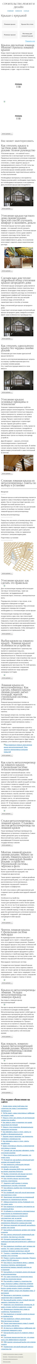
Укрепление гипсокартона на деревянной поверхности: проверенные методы (17, 1198)
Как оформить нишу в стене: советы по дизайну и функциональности (16, 1133)
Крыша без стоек (27, 24)
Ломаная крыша (9, 24)
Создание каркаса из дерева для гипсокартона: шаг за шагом (14, 1217)
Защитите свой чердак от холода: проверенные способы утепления (14, 1184)
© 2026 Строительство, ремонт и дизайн (13, 1354)
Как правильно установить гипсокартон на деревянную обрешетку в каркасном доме (17, 1221)
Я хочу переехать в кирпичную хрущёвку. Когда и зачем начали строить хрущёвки (17, 1287)
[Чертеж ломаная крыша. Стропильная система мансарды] (18, 980)
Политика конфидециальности (10, 1359)
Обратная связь (6, 1361)
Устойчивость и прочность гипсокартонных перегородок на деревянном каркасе (18, 1212)
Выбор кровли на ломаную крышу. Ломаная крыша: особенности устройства (17, 642)
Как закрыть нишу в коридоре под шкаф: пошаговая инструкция (16, 1123)
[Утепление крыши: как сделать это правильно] (18, 585)
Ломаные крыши (10, 35)
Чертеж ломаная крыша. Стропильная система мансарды (15, 931)
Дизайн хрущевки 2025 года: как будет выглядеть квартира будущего (16, 1170)
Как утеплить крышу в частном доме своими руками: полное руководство (18, 147)
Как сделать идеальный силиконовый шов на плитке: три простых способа (17, 1235)
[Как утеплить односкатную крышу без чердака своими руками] (18, 380)
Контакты (5, 1356)
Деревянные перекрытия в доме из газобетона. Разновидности (15, 1310)
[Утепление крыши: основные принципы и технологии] (18, 463)
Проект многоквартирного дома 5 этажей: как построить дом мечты (17, 1324)
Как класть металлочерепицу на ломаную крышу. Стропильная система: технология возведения (18, 765)
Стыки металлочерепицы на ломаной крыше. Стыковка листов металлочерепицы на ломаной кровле (18, 824)
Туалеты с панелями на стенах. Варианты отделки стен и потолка (17, 1254)
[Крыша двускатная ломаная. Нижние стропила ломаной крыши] (18, 101)
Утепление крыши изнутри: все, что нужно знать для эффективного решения (17, 1338)
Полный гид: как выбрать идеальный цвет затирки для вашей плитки (17, 1161)
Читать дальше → (7, 133)
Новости (18, 11)
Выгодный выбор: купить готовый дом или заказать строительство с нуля (18, 1301)
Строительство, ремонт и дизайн (18, 5)
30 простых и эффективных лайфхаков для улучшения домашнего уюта (18, 1329)
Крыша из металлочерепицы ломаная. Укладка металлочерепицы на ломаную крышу (18, 993)
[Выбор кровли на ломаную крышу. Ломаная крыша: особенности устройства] (18, 675)
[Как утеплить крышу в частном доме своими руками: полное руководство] (18, 196)
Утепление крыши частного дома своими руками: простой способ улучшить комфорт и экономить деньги (18, 219)
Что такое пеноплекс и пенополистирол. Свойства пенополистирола (17, 1277)
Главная (10, 11)
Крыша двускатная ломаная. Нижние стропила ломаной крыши (18, 47)
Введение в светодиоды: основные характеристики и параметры (15, 1296)
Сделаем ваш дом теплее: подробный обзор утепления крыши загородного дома (18, 280)
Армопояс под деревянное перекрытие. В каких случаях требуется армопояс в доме (17, 1305)
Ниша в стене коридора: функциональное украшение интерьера (17, 1128)
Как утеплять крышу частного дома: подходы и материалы (15, 1179)
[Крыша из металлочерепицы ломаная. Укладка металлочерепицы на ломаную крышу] (18, 1004)
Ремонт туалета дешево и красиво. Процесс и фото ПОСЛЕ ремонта (18, 1259)
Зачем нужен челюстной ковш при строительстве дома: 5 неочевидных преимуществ (14, 1108)
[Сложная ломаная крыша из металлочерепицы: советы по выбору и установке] (18, 556)
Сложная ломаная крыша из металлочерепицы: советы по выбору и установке (18, 482)
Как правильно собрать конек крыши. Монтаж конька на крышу (16, 1319)
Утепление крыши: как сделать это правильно (15, 581)
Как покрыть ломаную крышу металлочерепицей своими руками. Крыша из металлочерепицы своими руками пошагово (17, 1048)
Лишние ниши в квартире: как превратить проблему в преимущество (17, 1137)
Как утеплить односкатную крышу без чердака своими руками (17, 347)
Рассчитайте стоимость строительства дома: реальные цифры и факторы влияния (17, 1282)
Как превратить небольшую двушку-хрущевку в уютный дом (15, 1165)
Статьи (26, 11)
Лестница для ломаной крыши (27, 35)
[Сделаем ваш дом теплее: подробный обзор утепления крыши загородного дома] (18, 326)
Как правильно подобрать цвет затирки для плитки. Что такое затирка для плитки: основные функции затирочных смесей (18, 1248)
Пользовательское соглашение (15, 1356)
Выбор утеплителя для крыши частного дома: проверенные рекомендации (16, 1175)
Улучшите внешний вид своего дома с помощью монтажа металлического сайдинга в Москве (18, 1241)
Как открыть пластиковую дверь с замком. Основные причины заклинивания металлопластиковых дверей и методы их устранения (17, 1266)
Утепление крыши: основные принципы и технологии (14, 401)
